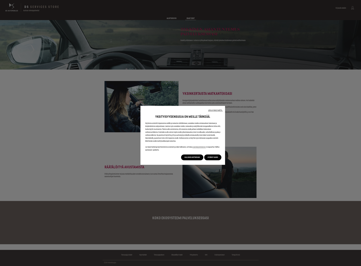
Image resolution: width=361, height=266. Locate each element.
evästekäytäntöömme (199, 147)
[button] (215, 110)
